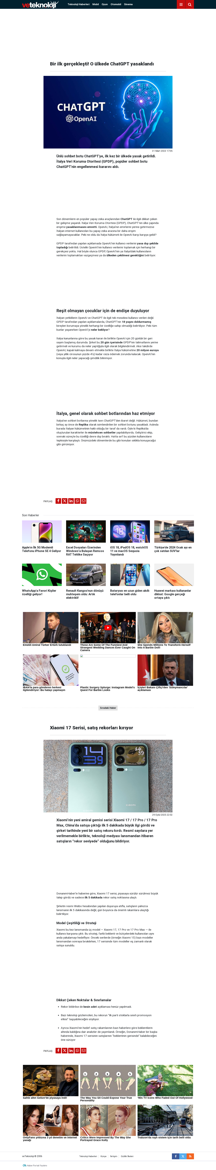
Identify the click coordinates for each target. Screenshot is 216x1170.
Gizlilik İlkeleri (127, 1156)
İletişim (113, 1156)
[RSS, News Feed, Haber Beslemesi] (190, 1156)
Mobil (95, 4)
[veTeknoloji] (40, 4)
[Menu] (181, 4)
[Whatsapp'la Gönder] (77, 501)
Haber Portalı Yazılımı (37, 1165)
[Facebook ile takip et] (175, 1156)
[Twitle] (64, 501)
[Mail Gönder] (83, 501)
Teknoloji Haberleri (78, 4)
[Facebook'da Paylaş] (58, 501)
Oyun (105, 4)
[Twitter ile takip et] (183, 1156)
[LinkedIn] (71, 501)
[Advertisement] (108, 33)
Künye (104, 1156)
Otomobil (116, 4)
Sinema (128, 4)
